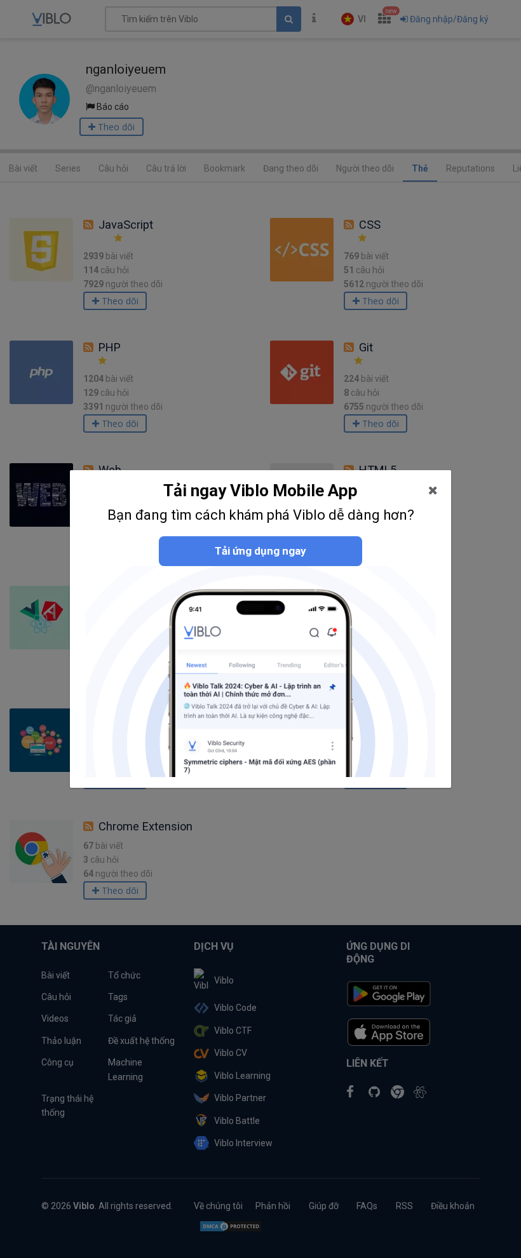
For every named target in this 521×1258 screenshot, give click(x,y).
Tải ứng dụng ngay (260, 550)
